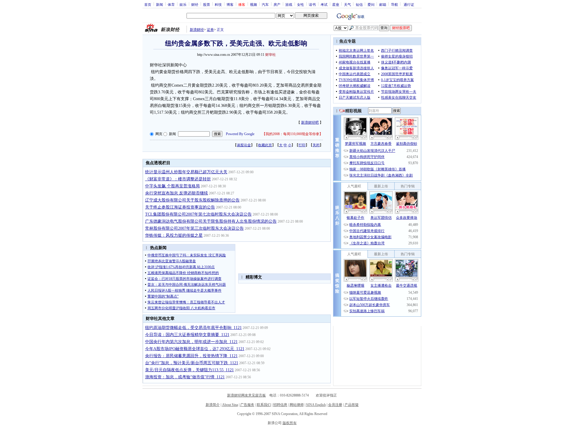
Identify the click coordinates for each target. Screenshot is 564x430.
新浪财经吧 (310, 122)
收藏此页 (265, 145)
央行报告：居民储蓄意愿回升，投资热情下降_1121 (191, 356)
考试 (324, 4)
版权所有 (290, 423)
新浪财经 (197, 30)
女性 (300, 4)
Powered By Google (240, 134)
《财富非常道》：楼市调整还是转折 (178, 179)
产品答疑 (352, 405)
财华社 (270, 55)
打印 (302, 145)
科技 (218, 4)
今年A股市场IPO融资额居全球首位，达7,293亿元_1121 (194, 349)
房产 (277, 4)
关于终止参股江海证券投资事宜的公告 (180, 207)
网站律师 (297, 405)
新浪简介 (213, 405)
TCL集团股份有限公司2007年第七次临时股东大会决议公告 (198, 214)
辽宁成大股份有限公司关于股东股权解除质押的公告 (192, 200)
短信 (359, 4)
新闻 (159, 4)
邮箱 (382, 4)
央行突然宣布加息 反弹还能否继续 (176, 193)
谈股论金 (244, 145)
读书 (312, 4)
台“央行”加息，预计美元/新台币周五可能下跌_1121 (191, 363)
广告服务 (247, 405)
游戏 (288, 4)
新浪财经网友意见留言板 (246, 395)
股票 (206, 4)
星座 (335, 4)
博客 (230, 4)
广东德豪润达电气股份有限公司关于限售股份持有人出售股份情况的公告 (211, 221)
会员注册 (335, 405)
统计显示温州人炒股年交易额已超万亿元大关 (186, 172)
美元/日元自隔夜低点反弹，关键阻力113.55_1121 (189, 370)
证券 (210, 30)
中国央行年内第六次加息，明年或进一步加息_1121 (191, 342)
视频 (253, 4)
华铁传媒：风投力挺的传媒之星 (174, 235)
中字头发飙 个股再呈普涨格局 (172, 186)
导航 (394, 4)
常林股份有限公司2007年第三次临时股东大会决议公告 (194, 228)
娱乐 (183, 4)
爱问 (371, 4)
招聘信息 (280, 405)
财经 (194, 4)
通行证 (409, 4)
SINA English (316, 405)
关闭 (316, 145)
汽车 (265, 4)
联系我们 (264, 405)
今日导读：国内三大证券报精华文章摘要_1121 (187, 334)
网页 (158, 134)
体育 (171, 4)
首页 (147, 4)
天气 (347, 4)
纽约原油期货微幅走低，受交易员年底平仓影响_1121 (193, 327)
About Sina (230, 405)
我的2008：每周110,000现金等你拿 (292, 134)
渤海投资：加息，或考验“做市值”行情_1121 (185, 377)
